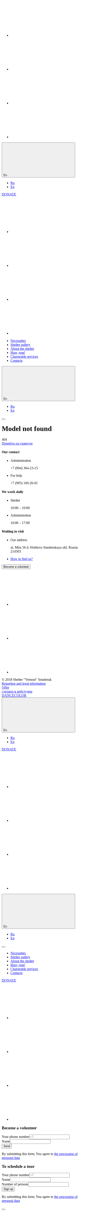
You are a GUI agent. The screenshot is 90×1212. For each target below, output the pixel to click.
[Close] (3, 1209)
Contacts (16, 360)
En (12, 187)
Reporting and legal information (24, 683)
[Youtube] (43, 103)
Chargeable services (24, 356)
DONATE (9, 194)
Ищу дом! (17, 352)
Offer (5, 687)
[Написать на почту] (43, 137)
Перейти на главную (17, 443)
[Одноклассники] (43, 69)
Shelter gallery (20, 345)
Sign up (8, 1189)
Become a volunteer (16, 566)
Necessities (18, 341)
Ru (12, 183)
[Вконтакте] (43, 35)
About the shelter (22, 348)
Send (6, 1146)
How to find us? (21, 559)
